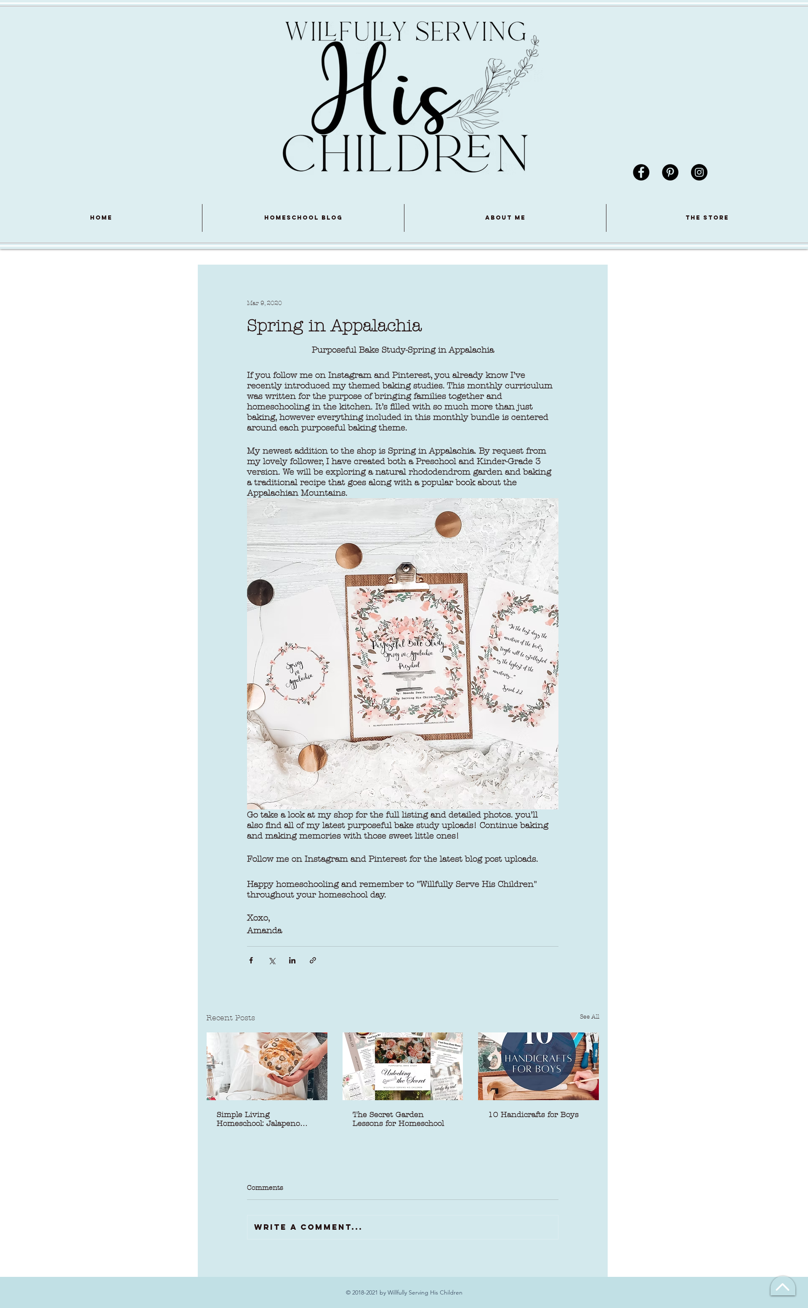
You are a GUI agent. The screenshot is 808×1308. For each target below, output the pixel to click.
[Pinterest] (670, 172)
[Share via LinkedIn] (292, 960)
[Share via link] (313, 960)
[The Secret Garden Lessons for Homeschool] (403, 1066)
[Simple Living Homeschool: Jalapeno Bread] (267, 1066)
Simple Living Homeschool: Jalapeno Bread (258, 1119)
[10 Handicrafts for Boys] (538, 1066)
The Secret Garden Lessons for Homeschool (398, 1119)
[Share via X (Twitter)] (272, 960)
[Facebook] (641, 172)
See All (589, 1016)
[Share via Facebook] (251, 960)
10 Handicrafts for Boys (533, 1114)
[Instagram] (699, 172)
